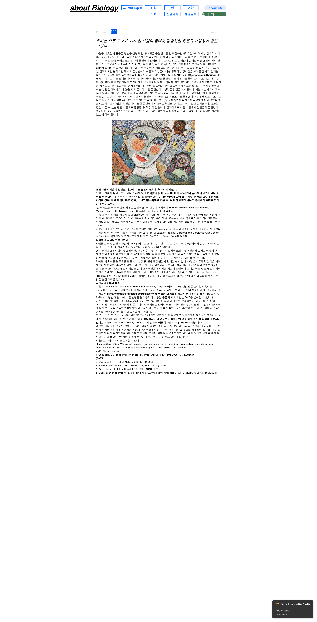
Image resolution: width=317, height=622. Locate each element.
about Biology (94, 7)
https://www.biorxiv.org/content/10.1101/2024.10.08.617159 (174, 372)
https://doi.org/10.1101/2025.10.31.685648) (170, 354)
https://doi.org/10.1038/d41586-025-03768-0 (160, 347)
